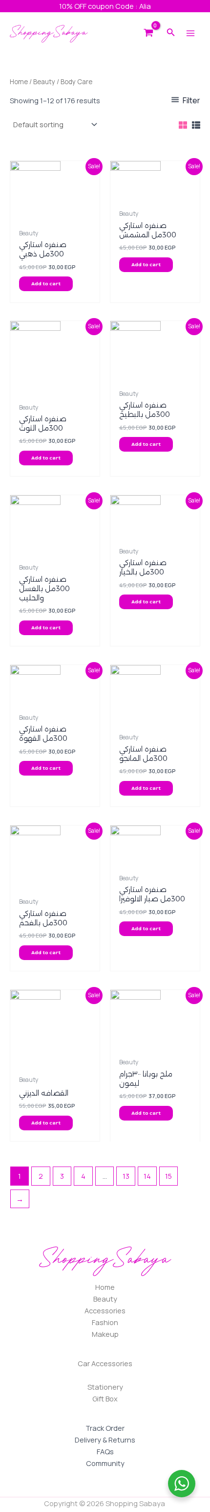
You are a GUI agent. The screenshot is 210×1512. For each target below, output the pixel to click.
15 (168, 1176)
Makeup (105, 1334)
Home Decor (105, 1375)
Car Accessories (105, 1363)
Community (105, 1463)
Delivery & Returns (105, 1439)
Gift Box (105, 1398)
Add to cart (46, 284)
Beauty (44, 81)
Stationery (105, 1387)
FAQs (105, 1451)
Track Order (105, 1428)
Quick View (55, 215)
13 (126, 1176)
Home (19, 81)
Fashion (105, 1322)
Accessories (105, 1310)
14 (147, 1176)
